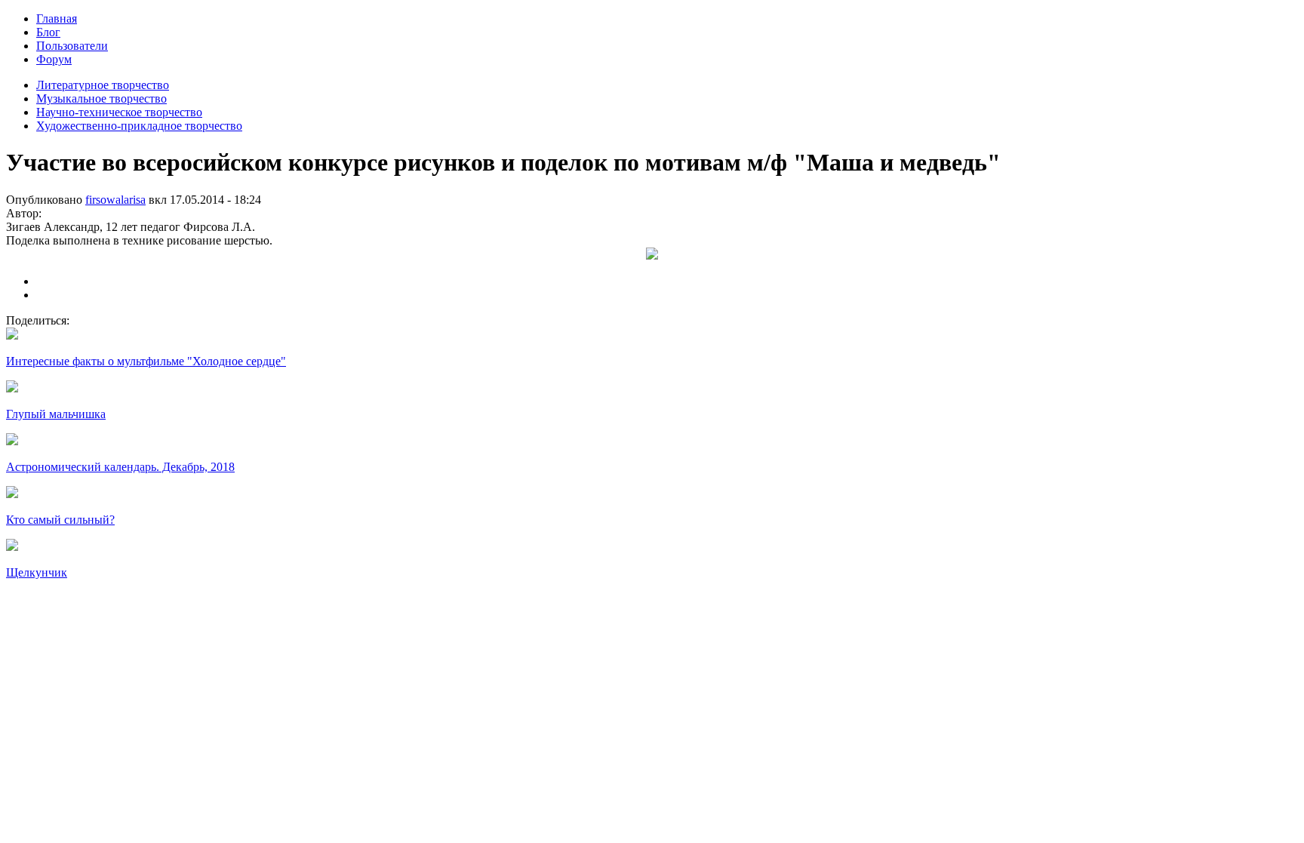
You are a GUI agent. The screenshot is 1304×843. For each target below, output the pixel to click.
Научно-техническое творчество (119, 112)
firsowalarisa (115, 199)
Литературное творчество (102, 84)
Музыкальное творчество (101, 98)
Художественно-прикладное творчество (139, 125)
